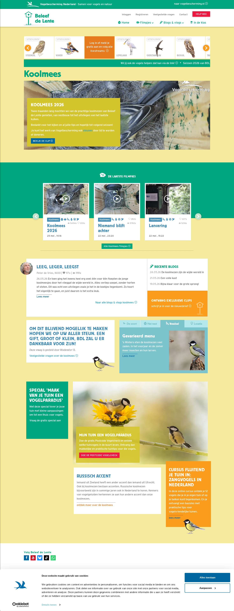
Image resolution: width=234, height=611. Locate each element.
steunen (87, 130)
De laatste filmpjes (121, 176)
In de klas (199, 22)
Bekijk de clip (42, 141)
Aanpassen (205, 587)
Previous (28, 48)
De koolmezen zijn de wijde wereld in (177, 272)
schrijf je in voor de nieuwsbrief (169, 306)
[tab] (130, 323)
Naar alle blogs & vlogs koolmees (114, 302)
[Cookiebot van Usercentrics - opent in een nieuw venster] (21, 604)
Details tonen (49, 604)
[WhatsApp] (53, 557)
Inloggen (126, 14)
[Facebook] (26, 557)
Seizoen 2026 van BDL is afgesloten (188, 63)
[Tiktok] (46, 557)
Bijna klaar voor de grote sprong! (174, 284)
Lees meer (43, 296)
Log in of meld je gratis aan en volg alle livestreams (99, 46)
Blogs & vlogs (172, 22)
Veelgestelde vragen (163, 14)
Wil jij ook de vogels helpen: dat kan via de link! (131, 63)
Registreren (142, 14)
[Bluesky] (39, 557)
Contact (183, 14)
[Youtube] (33, 557)
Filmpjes (145, 22)
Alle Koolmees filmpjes (116, 246)
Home (125, 22)
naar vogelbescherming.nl (189, 3)
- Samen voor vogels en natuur (76, 4)
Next (206, 48)
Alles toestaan (207, 577)
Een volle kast (163, 278)
